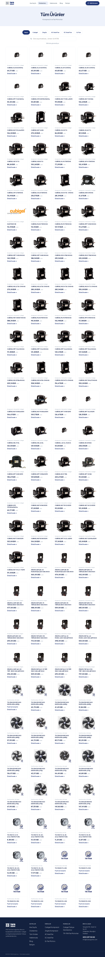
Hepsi (26, 32)
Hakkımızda (53, 3)
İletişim (67, 3)
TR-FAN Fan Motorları (71, 933)
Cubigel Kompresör (52, 927)
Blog (61, 3)
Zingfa (44, 32)
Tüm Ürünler (33, 934)
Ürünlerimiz (42, 3)
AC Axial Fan (55, 32)
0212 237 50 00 (89, 937)
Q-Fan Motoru (50, 941)
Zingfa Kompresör (51, 931)
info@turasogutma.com (90, 939)
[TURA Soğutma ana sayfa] (10, 3)
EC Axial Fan (68, 32)
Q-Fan (78, 32)
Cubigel (35, 32)
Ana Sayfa (33, 3)
